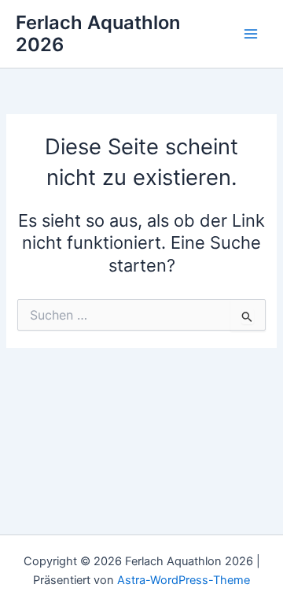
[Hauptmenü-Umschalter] (250, 33)
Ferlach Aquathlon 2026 (98, 33)
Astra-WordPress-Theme (183, 580)
